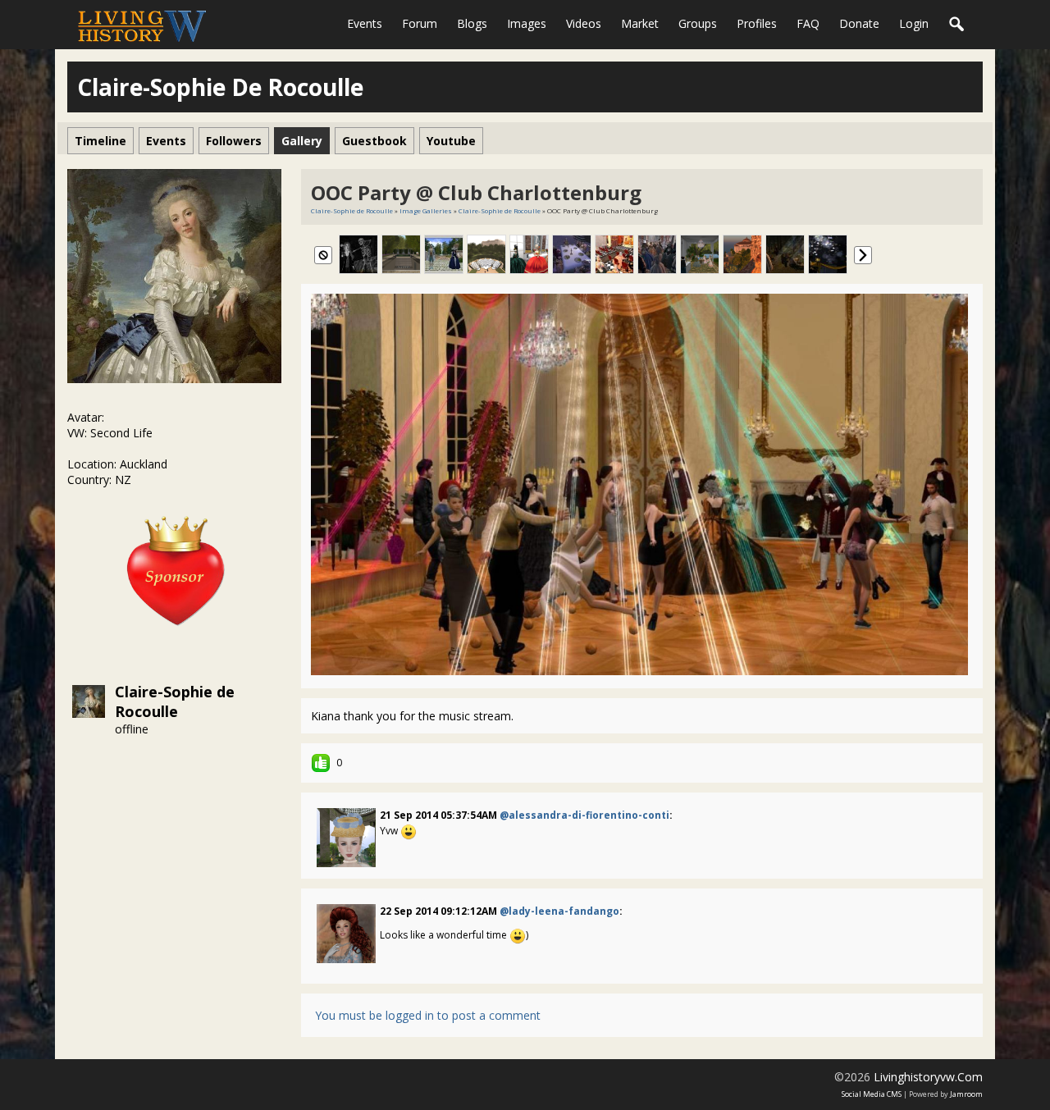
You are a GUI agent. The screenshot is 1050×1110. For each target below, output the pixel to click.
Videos (583, 23)
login (914, 23)
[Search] (957, 24)
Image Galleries (425, 210)
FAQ (808, 23)
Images (526, 23)
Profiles (757, 23)
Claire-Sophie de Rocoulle (175, 701)
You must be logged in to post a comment (428, 1015)
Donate (859, 23)
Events (364, 23)
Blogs (472, 23)
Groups (697, 23)
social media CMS (872, 1094)
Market (640, 23)
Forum (419, 23)
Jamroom (966, 1094)
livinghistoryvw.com (928, 1077)
